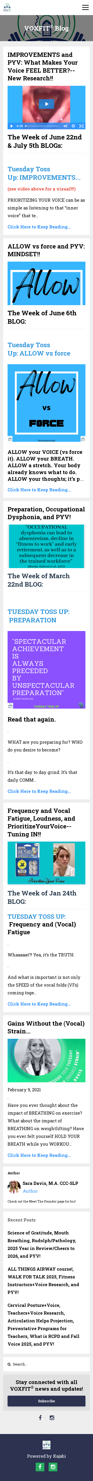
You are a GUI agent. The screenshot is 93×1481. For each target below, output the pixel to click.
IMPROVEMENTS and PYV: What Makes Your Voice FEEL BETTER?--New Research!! (43, 66)
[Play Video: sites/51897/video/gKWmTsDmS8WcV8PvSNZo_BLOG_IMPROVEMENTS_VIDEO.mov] (46, 104)
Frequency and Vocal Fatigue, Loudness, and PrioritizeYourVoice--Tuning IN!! (41, 822)
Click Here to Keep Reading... (39, 227)
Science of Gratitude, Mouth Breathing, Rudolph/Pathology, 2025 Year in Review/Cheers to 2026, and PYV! (42, 1244)
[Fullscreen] (81, 126)
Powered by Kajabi (46, 1456)
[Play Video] (11, 126)
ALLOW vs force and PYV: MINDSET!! (46, 250)
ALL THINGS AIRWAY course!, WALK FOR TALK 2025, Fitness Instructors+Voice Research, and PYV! (43, 1280)
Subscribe (46, 1401)
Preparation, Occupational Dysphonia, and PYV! (46, 513)
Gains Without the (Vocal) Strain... (46, 1027)
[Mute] (65, 126)
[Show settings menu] (73, 126)
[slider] (42, 126)
